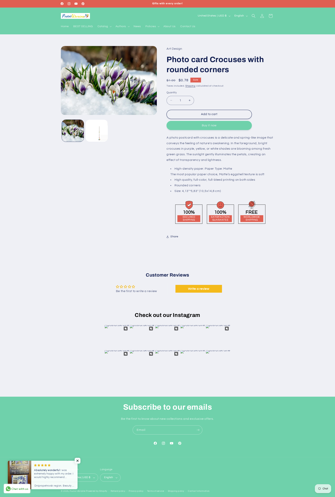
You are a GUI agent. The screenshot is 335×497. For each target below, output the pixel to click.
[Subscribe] (198, 430)
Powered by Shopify (96, 491)
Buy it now (209, 125)
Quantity (172, 92)
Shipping (190, 86)
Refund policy (118, 491)
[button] (104, 26)
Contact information (199, 491)
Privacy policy (136, 491)
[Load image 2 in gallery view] (97, 131)
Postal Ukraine (77, 491)
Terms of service (155, 491)
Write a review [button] (198, 288)
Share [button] (174, 236)
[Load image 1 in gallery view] (73, 131)
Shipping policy (176, 491)
